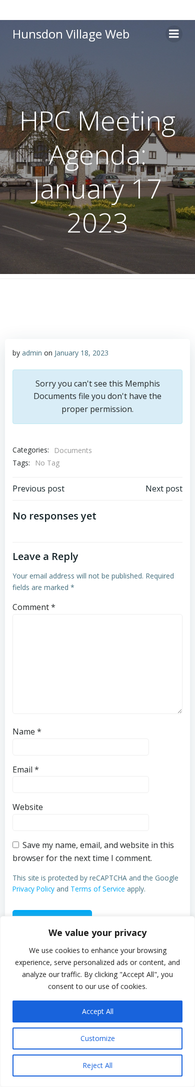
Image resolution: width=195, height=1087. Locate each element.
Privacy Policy (33, 889)
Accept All (98, 1011)
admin (32, 353)
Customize (97, 1038)
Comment (34, 607)
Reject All (97, 1065)
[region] (97, 1001)
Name (27, 731)
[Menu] (174, 34)
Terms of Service (97, 889)
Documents (73, 450)
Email (25, 769)
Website (27, 807)
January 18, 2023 (81, 353)
